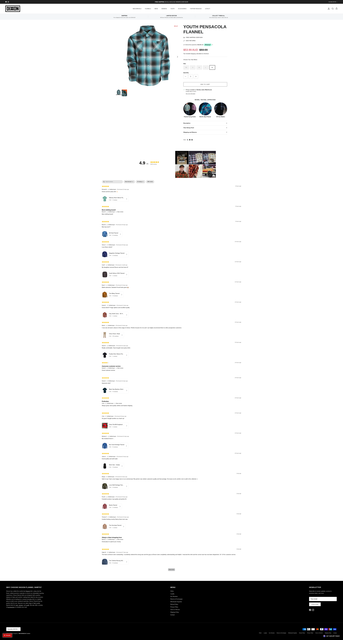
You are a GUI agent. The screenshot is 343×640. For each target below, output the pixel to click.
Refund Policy (174, 604)
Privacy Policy (174, 607)
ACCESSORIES (182, 8)
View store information (190, 93)
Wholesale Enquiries (176, 601)
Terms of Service (175, 609)
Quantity (186, 72)
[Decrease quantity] (185, 76)
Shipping (193, 53)
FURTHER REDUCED (196, 8)
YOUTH (172, 8)
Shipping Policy (174, 612)
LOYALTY (207, 8)
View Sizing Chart (188, 127)
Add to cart (205, 84)
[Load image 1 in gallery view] (147, 56)
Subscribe (314, 604)
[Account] (328, 9)
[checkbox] (150, 181)
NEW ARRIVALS (137, 8)
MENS (156, 8)
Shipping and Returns (190, 132)
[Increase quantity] (196, 76)
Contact (172, 615)
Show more (171, 569)
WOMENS (164, 8)
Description (186, 123)
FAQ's (172, 591)
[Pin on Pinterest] (192, 139)
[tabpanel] (171, 376)
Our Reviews (174, 596)
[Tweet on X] (187, 139)
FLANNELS (148, 8)
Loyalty (172, 594)
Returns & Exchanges (176, 599)
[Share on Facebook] (189, 139)
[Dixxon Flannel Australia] (12, 9)
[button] (182, 157)
